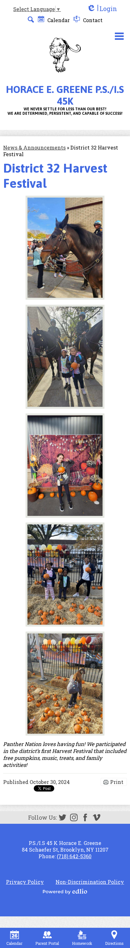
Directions (114, 943)
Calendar (58, 20)
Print (116, 782)
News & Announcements (34, 147)
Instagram (74, 817)
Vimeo (96, 817)
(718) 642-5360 (74, 856)
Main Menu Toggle (119, 36)
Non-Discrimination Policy (90, 881)
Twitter (62, 817)
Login (102, 9)
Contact (92, 20)
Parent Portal (47, 943)
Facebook (85, 817)
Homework (82, 943)
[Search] (31, 19)
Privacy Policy (25, 881)
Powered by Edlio (65, 891)
